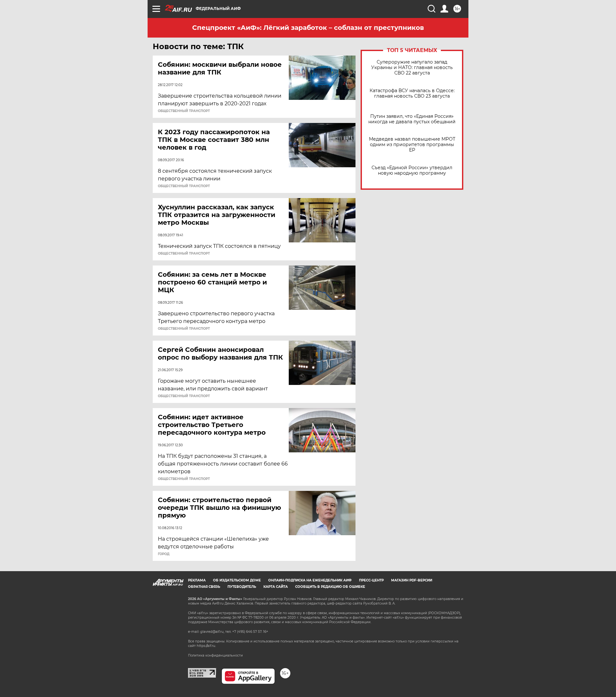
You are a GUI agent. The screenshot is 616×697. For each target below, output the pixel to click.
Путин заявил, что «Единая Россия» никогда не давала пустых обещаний (412, 119)
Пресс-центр (371, 580)
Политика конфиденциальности (215, 655)
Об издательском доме (237, 580)
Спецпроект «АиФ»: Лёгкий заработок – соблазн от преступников (308, 27)
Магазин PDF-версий (411, 580)
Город (163, 554)
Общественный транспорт (184, 111)
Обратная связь (204, 587)
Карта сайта (275, 587)
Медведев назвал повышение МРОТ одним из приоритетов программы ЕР (412, 144)
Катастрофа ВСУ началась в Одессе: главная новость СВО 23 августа (412, 93)
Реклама (197, 580)
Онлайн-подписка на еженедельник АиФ (310, 580)
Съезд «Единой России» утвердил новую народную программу (412, 170)
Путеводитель (241, 587)
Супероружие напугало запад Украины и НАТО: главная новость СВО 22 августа (412, 67)
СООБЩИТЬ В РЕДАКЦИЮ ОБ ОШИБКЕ (330, 587)
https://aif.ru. (206, 646)
